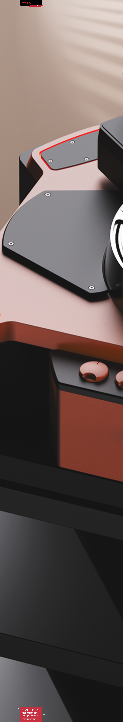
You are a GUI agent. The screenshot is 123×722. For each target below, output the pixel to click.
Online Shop (34, 5)
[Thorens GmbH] (26, 3)
